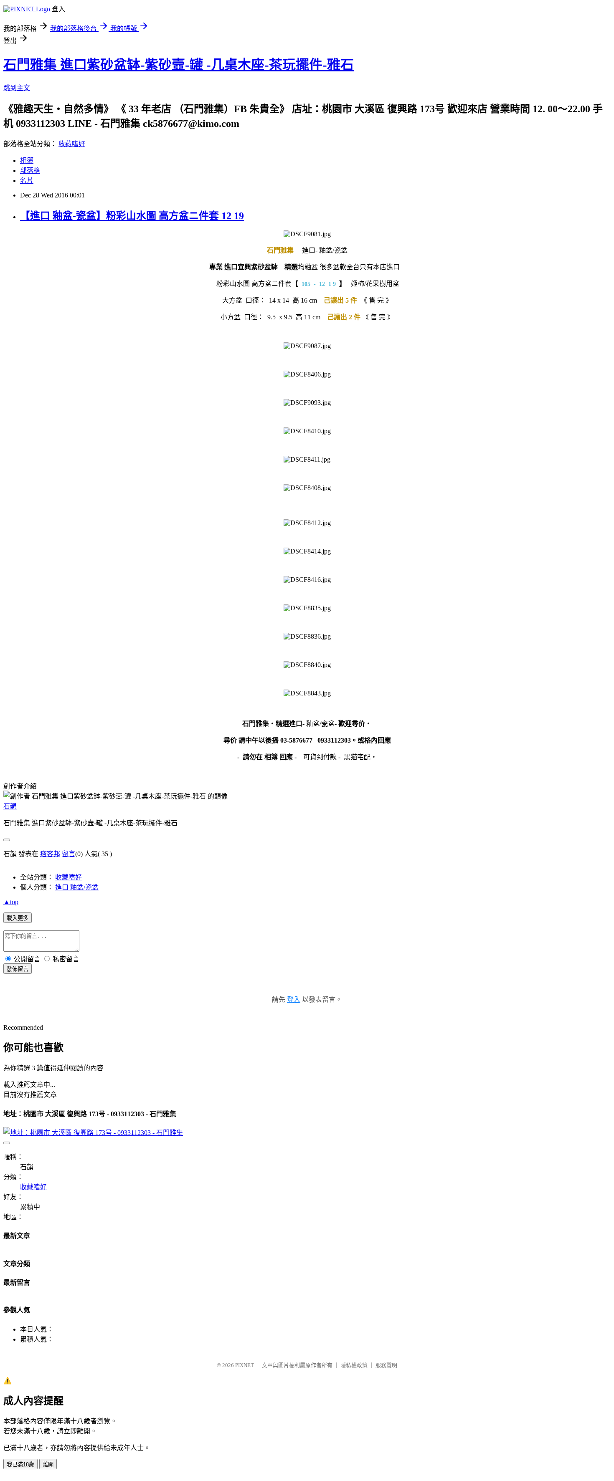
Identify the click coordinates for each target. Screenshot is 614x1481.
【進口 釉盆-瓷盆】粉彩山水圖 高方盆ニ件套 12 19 (132, 215)
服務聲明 (386, 1365)
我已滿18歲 (20, 1464)
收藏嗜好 (71, 143)
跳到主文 (16, 87)
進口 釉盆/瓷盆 (77, 887)
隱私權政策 (354, 1365)
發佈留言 (17, 969)
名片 (26, 180)
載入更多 (17, 918)
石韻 (10, 806)
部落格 (30, 170)
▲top (10, 901)
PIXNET (244, 1365)
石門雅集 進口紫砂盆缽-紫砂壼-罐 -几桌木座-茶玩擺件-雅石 (178, 64)
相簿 (26, 160)
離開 (48, 1464)
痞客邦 (50, 853)
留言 (68, 853)
